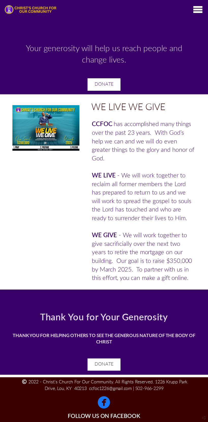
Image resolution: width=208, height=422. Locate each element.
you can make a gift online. (154, 278)
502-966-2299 (149, 388)
